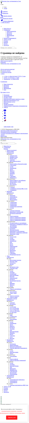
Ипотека (6, 103)
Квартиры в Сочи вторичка (17, 231)
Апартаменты (13, 197)
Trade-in (6, 107)
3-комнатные (13, 205)
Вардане (12, 276)
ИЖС (11, 315)
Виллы (12, 264)
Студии (12, 208)
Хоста (11, 169)
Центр (11, 353)
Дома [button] (8, 256)
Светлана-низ (13, 371)
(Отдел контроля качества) (8, 69)
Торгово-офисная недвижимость (18, 348)
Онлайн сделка (8, 97)
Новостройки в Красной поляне (18, 164)
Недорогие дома (14, 267)
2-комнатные (13, 203)
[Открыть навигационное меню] (1, 26)
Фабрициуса (13, 177)
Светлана (12, 335)
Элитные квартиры (15, 210)
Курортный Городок (15, 254)
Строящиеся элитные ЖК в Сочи (18, 188)
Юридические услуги (9, 101)
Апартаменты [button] (10, 375)
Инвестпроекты (14, 345)
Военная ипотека (14, 230)
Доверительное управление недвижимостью (15, 106)
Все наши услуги (5, 92)
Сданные (12, 187)
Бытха (11, 175)
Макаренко (13, 250)
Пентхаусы (13, 198)
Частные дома (13, 261)
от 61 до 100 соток (15, 311)
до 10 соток (13, 306)
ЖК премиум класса (15, 161)
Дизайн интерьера (8, 104)
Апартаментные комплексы (17, 379)
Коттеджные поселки (15, 260)
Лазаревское (13, 168)
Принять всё (12, 417)
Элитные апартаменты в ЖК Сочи (19, 385)
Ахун (11, 337)
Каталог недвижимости (10, 38)
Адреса (2, 73)
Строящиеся (13, 190)
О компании (7, 30)
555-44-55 (5, 22)
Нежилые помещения (15, 346)
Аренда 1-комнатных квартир (18, 217)
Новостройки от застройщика (18, 180)
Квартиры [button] (9, 191)
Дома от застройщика (15, 289)
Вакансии (9, 34)
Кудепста (12, 249)
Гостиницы (13, 344)
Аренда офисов (14, 359)
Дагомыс (12, 172)
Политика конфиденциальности (9, 130)
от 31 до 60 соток (14, 309)
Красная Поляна (14, 275)
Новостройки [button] (10, 151)
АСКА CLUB (7, 39)
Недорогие (13, 304)
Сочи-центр (13, 165)
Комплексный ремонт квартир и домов (14, 99)
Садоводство (13, 316)
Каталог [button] (6, 148)
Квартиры (12, 195)
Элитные (12, 159)
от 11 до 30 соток (14, 308)
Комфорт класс (14, 157)
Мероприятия (10, 35)
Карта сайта (4, 136)
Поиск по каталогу (12, 150)
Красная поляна (14, 352)
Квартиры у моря (14, 234)
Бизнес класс (13, 158)
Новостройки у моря (15, 181)
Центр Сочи (13, 236)
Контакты (9, 32)
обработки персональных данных (17, 413)
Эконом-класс (13, 155)
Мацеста (12, 170)
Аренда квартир (14, 216)
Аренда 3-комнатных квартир (18, 220)
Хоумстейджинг (8, 96)
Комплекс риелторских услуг (11, 100)
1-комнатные (13, 202)
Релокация (6, 95)
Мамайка (12, 173)
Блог (8, 36)
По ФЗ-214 (13, 183)
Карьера (6, 42)
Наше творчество (11, 31)
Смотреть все (10, 153)
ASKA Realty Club (8, 126)
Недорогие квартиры (15, 213)
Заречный (12, 247)
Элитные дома (14, 268)
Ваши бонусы (7, 28)
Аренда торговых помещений (18, 360)
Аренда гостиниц (14, 296)
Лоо (11, 242)
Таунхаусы (13, 263)
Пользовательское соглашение (9, 132)
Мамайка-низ (13, 370)
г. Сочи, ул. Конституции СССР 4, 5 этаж (15, 76)
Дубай (5, 8)
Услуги (5, 43)
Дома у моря (13, 293)
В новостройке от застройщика (18, 223)
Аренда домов (13, 297)
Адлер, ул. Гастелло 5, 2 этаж (11, 77)
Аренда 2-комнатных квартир (18, 219)
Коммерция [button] (10, 339)
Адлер (11, 166)
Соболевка (13, 176)
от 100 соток (13, 312)
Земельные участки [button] (12, 298)
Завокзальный (13, 246)
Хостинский (13, 372)
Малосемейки (13, 199)
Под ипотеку (13, 184)
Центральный (13, 374)
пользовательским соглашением (8, 411)
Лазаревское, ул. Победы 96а (11, 79)
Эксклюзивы (13, 227)
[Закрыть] (1, 142)
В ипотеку (12, 228)
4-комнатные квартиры (16, 206)
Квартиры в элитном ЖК (16, 212)
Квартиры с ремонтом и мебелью (18, 232)
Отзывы (6, 41)
